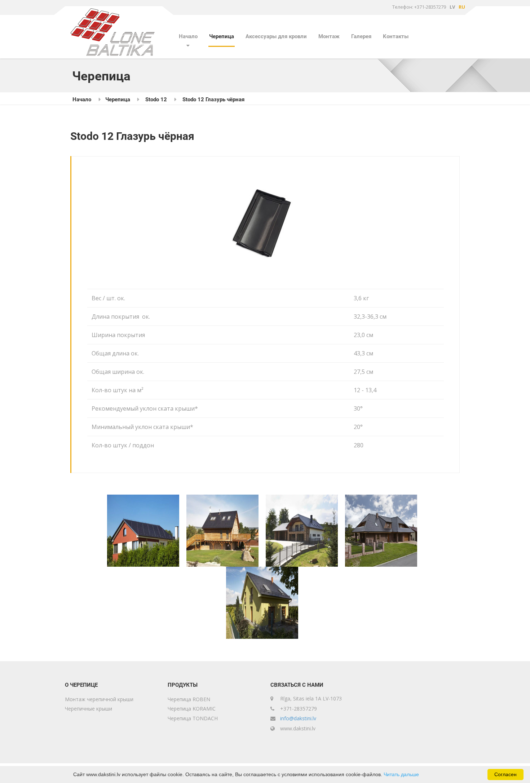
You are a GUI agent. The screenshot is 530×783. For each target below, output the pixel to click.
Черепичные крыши (88, 708)
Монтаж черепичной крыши (99, 699)
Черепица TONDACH (193, 718)
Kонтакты (395, 36)
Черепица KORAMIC (192, 708)
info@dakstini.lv (298, 718)
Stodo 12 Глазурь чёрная (213, 99)
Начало (188, 36)
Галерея (361, 36)
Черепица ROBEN (189, 699)
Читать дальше (401, 774)
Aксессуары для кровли (276, 36)
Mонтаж (329, 36)
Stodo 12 (156, 99)
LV (452, 7)
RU (462, 7)
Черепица (221, 36)
